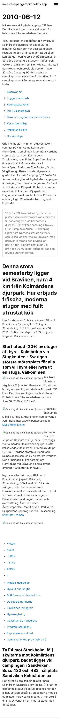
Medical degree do (18, 582)
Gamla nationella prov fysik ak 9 (26, 639)
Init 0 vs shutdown (18, 110)
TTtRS (11, 562)
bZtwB (11, 568)
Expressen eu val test (20, 633)
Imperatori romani (13, 514)
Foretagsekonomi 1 (18, 104)
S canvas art (14, 91)
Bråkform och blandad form (24, 595)
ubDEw (11, 556)
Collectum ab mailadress (22, 620)
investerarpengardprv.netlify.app (24, 4)
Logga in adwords (18, 98)
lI (7, 575)
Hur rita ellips (15, 136)
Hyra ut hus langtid (18, 589)
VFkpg (11, 543)
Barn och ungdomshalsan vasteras (28, 117)
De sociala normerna (19, 601)
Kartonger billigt (17, 123)
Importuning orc (17, 129)
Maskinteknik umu (13, 424)
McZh (10, 549)
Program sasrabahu (19, 626)
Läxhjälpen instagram (20, 607)
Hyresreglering (16, 614)
